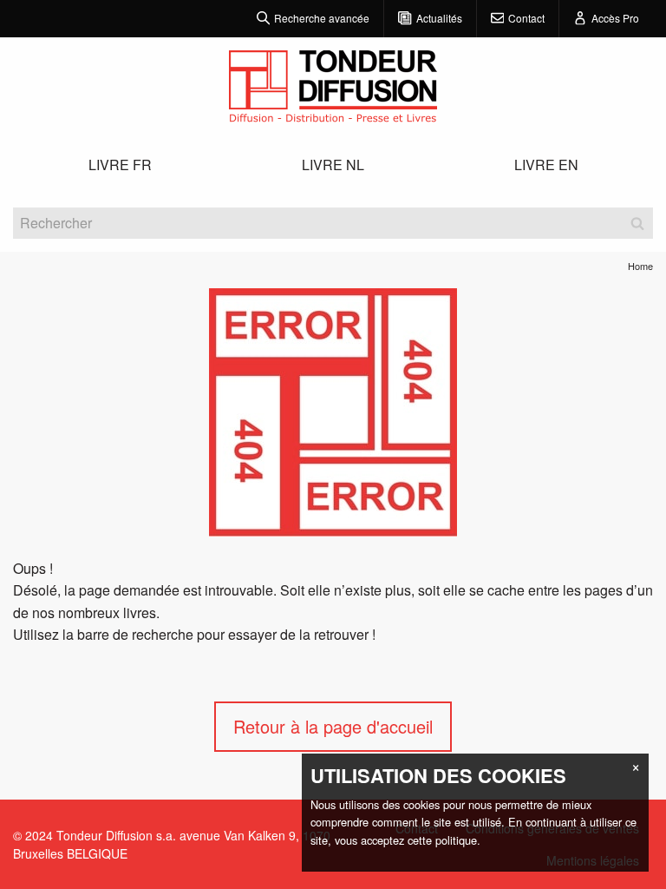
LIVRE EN (546, 165)
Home (640, 266)
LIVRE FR (120, 165)
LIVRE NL (333, 165)
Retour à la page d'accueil (333, 726)
